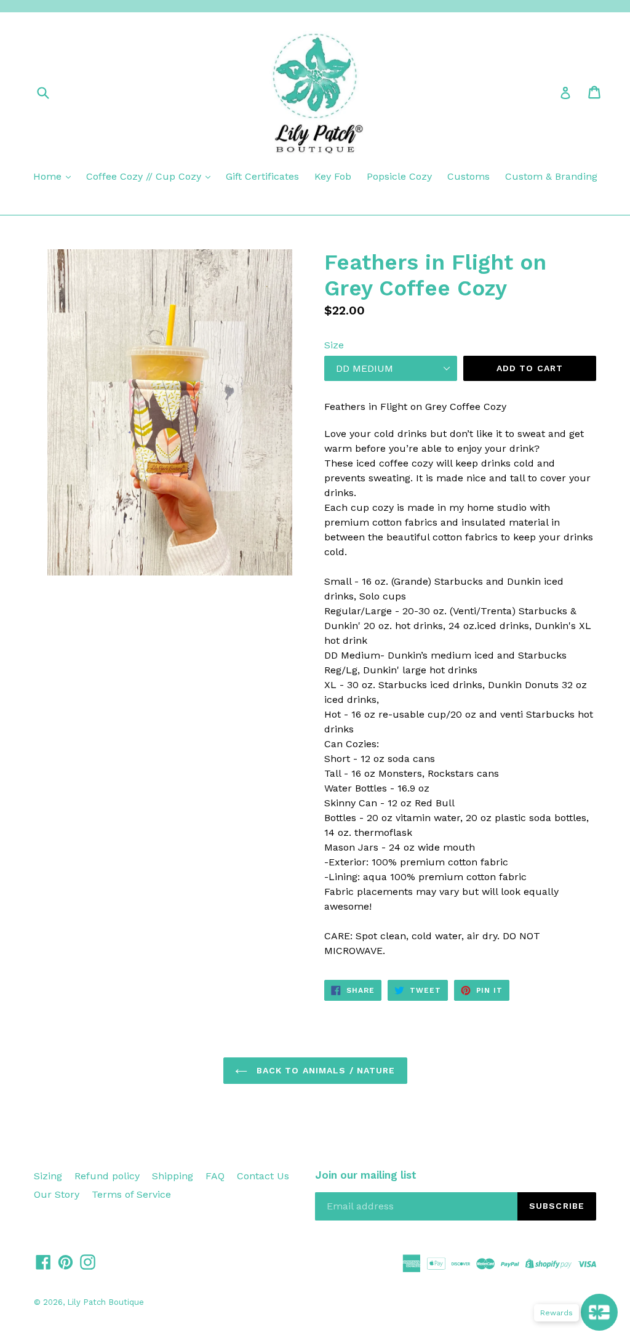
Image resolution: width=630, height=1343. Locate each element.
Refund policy (107, 1176)
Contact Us (263, 1176)
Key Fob (332, 176)
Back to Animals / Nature (324, 1070)
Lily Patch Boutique (105, 1302)
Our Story (56, 1194)
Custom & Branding (551, 176)
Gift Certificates (262, 176)
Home (49, 176)
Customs (468, 176)
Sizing (48, 1176)
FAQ (215, 1176)
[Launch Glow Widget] (599, 1312)
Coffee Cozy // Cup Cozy (145, 176)
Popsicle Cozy (399, 176)
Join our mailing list (366, 1175)
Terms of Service (131, 1194)
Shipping (172, 1176)
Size (334, 345)
